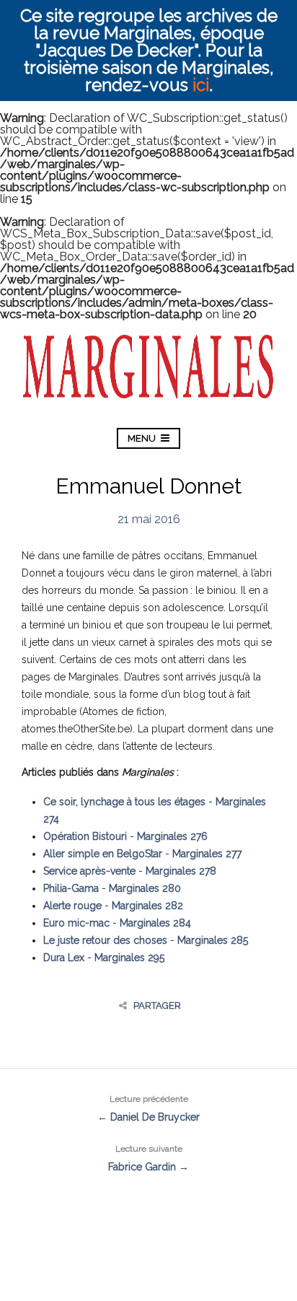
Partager (157, 1005)
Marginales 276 (172, 836)
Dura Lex (63, 957)
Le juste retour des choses (105, 940)
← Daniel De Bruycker (148, 1108)
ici (200, 84)
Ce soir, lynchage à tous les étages (124, 801)
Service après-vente (89, 871)
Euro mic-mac (76, 923)
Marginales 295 (129, 957)
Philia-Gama (71, 888)
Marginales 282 (147, 905)
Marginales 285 (212, 940)
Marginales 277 (206, 853)
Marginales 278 (181, 871)
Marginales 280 (145, 888)
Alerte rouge (72, 905)
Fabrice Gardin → (148, 1158)
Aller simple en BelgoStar (102, 853)
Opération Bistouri (85, 836)
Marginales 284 (155, 923)
